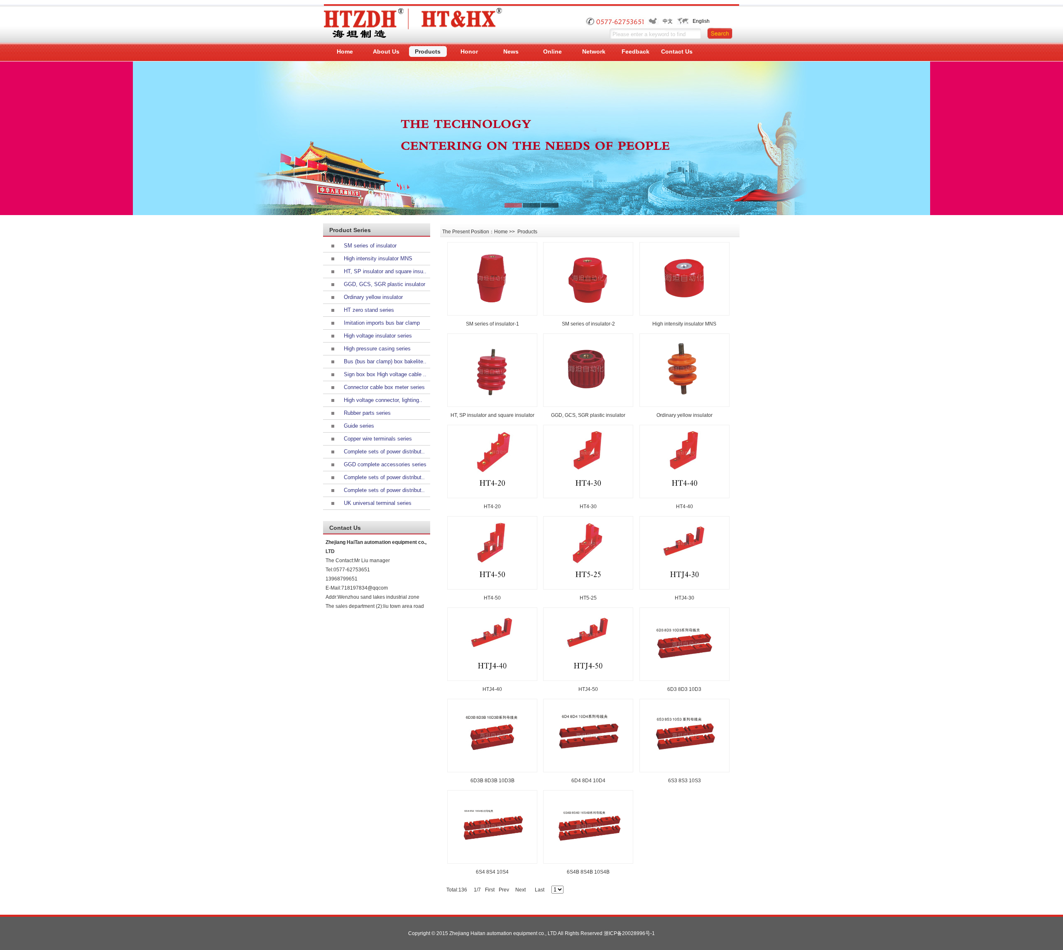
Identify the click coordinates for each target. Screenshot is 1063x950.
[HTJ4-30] (684, 553)
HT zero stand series (369, 310)
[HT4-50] (492, 553)
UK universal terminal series (377, 503)
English (701, 21)
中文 (668, 21)
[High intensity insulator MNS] (684, 279)
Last (539, 890)
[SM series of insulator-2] (588, 279)
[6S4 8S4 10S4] (492, 827)
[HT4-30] (588, 461)
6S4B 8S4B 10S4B (588, 872)
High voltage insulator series (378, 336)
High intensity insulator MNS (378, 258)
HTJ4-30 (684, 598)
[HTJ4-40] (492, 644)
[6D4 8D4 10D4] (588, 735)
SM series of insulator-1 (492, 324)
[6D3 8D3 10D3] (684, 644)
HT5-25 (588, 598)
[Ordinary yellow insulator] (684, 370)
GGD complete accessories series (385, 464)
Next (520, 890)
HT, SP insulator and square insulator (492, 415)
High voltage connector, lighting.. (383, 400)
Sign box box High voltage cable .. (385, 374)
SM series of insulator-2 (588, 324)
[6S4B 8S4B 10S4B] (588, 827)
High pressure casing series (377, 348)
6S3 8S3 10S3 (684, 781)
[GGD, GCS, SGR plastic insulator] (588, 370)
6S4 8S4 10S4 (492, 872)
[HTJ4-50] (588, 644)
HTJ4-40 (492, 689)
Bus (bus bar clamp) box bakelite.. (385, 361)
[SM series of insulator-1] (492, 279)
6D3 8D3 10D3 (684, 689)
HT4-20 (492, 506)
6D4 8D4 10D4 (588, 781)
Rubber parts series (367, 413)
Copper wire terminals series (378, 439)
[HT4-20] (492, 461)
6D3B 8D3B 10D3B (492, 781)
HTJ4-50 (588, 689)
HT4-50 (492, 598)
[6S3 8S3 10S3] (684, 735)
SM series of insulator (370, 245)
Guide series (359, 426)
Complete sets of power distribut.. (384, 451)
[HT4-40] (684, 461)
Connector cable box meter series (384, 387)
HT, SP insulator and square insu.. (385, 271)
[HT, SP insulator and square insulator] (492, 370)
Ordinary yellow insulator (373, 297)
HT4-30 (588, 506)
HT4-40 (684, 506)
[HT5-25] (588, 553)
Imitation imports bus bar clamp (382, 323)
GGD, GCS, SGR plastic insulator (384, 284)
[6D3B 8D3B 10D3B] (492, 735)
